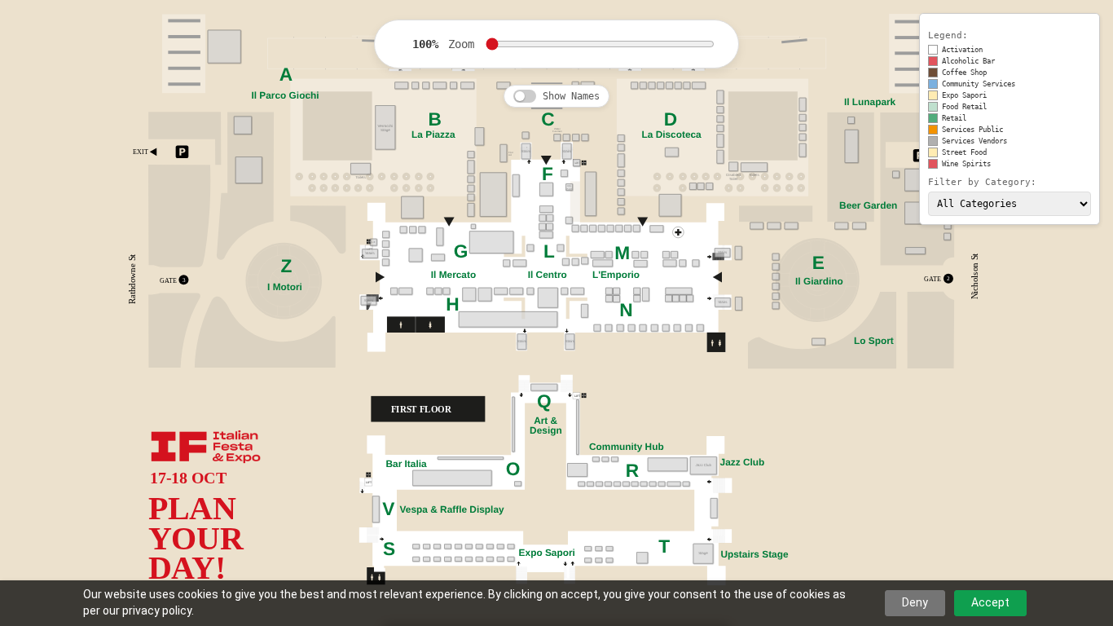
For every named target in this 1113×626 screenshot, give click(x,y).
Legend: (948, 35)
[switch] (524, 96)
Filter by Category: (982, 182)
